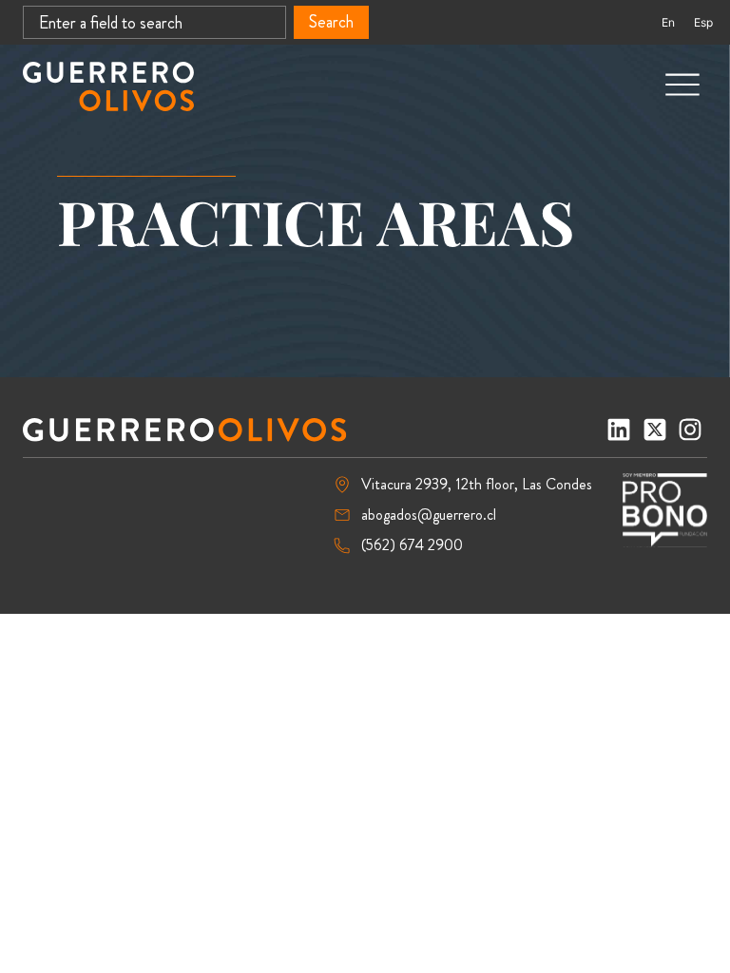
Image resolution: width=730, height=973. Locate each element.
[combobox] (154, 22)
